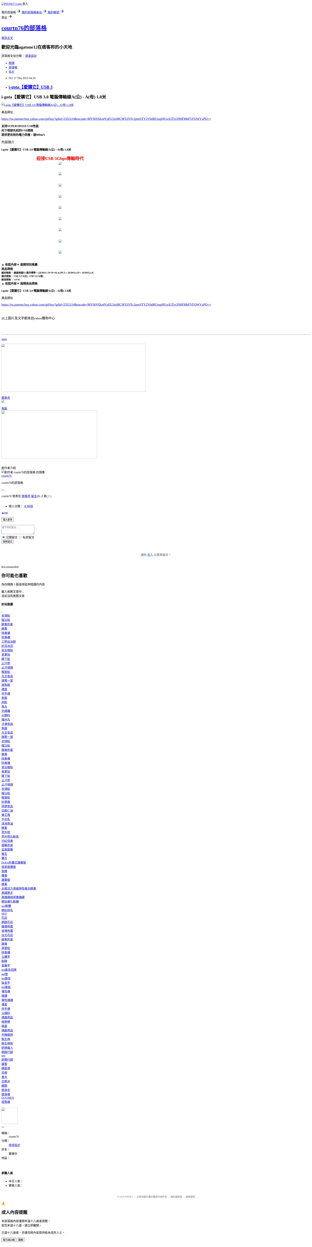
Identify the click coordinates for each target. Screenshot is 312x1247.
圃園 (4, 1085)
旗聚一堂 (7, 680)
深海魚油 (7, 823)
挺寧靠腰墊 (8, 866)
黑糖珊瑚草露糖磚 (13, 897)
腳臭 (4, 628)
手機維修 (7, 1034)
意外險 (5, 832)
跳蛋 (4, 1026)
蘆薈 (4, 1064)
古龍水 (5, 1081)
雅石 (4, 853)
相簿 (11, 63)
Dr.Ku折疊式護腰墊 (13, 862)
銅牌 (4, 961)
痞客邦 (26, 496)
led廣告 (6, 978)
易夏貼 (5, 654)
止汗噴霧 (7, 667)
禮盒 (4, 689)
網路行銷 (7, 1052)
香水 (4, 1077)
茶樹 (4, 1072)
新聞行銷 (7, 1059)
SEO (4, 913)
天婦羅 (5, 710)
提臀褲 (5, 1101)
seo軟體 (6, 905)
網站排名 (7, 910)
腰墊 (4, 875)
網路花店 (7, 922)
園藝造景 (7, 845)
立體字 (5, 956)
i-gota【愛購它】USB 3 (31, 87)
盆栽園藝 (7, 849)
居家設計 (31, 55)
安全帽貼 (7, 650)
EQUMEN (7, 1097)
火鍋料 (5, 715)
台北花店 (7, 935)
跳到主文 (7, 38)
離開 (20, 1240)
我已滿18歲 (9, 1240)
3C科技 (28, 506)
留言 (34, 496)
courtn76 (6, 475)
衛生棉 (5, 1039)
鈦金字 (5, 982)
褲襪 (4, 995)
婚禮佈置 (7, 926)
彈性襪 (5, 991)
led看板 (6, 987)
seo (3, 1055)
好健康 (5, 801)
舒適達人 (7, 1047)
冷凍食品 (7, 723)
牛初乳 (5, 819)
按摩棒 (5, 1021)
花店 (4, 917)
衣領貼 (5, 615)
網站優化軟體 (10, 901)
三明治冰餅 (8, 641)
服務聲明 (190, 1196)
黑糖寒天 (7, 892)
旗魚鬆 (5, 684)
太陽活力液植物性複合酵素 (18, 888)
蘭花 (4, 858)
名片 (11, 71)
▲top (4, 512)
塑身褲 (5, 1094)
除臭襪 (5, 633)
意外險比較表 (10, 836)
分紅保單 (7, 840)
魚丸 (4, 706)
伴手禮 (5, 693)
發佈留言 (7, 541)
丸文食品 (7, 676)
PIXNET (129, 1196)
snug (4, 339)
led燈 (4, 974)
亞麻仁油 (7, 810)
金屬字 (5, 965)
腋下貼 (5, 659)
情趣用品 (7, 1017)
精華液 (5, 1068)
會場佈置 (7, 930)
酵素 (4, 827)
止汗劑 (5, 663)
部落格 (13, 67)
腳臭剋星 (7, 624)
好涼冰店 (7, 646)
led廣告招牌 (8, 969)
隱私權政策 (176, 1196)
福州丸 (5, 719)
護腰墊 (5, 879)
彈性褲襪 (7, 1000)
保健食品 (7, 806)
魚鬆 (4, 408)
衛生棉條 (7, 1043)
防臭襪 (5, 637)
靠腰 (4, 871)
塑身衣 (5, 397)
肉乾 (4, 702)
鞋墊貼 (5, 672)
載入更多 (7, 519)
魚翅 (4, 728)
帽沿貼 (5, 620)
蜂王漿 (5, 814)
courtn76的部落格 (24, 28)
